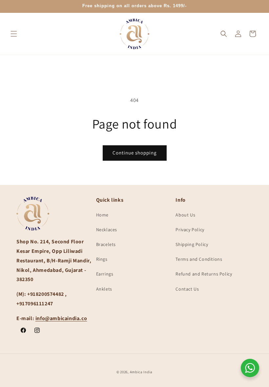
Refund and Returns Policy (204, 274)
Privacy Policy (190, 230)
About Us (185, 215)
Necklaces (106, 230)
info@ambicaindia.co (61, 318)
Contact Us (187, 289)
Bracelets (106, 244)
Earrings (105, 274)
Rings (102, 259)
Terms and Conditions (199, 259)
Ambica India (141, 372)
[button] (14, 34)
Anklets (104, 289)
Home (102, 215)
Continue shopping (135, 153)
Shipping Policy (192, 244)
